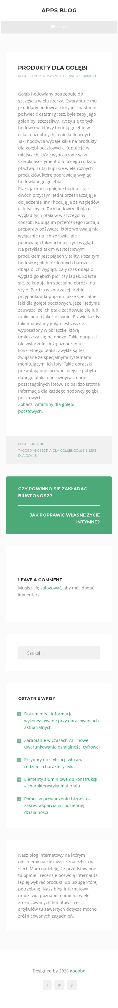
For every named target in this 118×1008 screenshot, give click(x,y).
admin (48, 76)
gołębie (80, 451)
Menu (59, 28)
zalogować (51, 588)
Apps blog (59, 10)
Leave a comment (81, 76)
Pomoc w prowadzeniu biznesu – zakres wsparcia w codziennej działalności (57, 805)
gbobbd (78, 971)
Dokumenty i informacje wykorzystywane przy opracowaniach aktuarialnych (61, 720)
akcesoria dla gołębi (52, 451)
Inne (40, 444)
